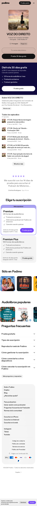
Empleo (6, 390)
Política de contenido (18, 444)
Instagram (7, 429)
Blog (5, 393)
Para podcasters (10, 402)
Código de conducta (18, 441)
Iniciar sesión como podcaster (15, 405)
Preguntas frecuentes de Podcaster (17, 408)
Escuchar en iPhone (11, 417)
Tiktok (6, 432)
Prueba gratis (25, 3)
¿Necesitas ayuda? (11, 396)
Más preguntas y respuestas (12, 376)
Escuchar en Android (11, 420)
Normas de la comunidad (13, 411)
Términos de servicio (18, 447)
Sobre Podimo (9, 387)
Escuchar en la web (11, 423)
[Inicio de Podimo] (5, 3)
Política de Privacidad (18, 449)
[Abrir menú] (33, 3)
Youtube (7, 435)
